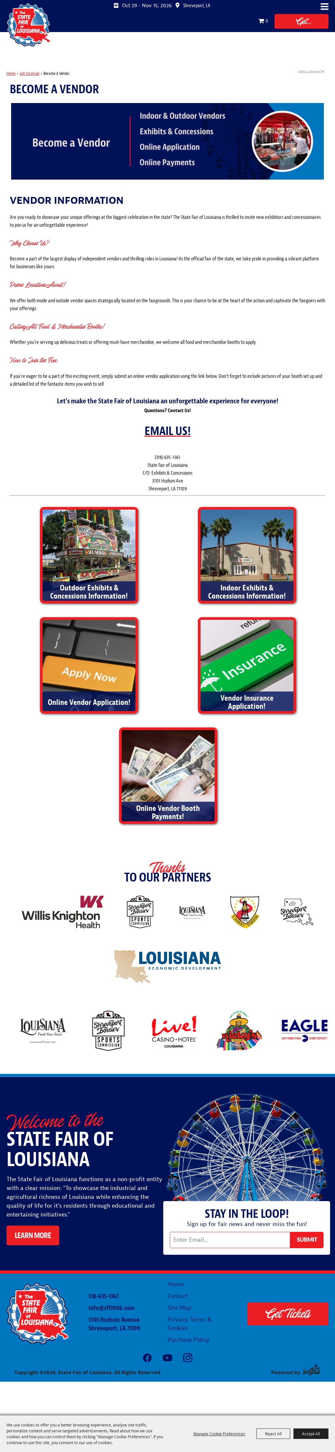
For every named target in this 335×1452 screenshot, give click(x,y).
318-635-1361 (103, 1296)
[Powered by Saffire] (311, 1369)
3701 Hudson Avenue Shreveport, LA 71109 (114, 1324)
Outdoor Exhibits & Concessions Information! (89, 592)
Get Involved (29, 73)
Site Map (180, 1308)
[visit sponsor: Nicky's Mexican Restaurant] (178, 1032)
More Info (88, 575)
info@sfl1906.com (111, 1308)
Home (11, 73)
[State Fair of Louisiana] (29, 25)
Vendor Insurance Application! (246, 702)
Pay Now (167, 795)
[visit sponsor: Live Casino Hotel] (113, 1032)
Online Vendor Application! (89, 702)
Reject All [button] (273, 1433)
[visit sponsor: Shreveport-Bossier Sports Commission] (47, 1032)
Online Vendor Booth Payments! (168, 812)
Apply (88, 685)
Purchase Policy (188, 1340)
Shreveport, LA (196, 5)
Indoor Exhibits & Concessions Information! (247, 592)
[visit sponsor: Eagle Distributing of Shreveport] (244, 1032)
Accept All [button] (311, 1433)
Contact (178, 1296)
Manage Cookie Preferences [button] (219, 1433)
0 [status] (267, 21)
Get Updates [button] (307, 1240)
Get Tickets (301, 22)
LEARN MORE (33, 1235)
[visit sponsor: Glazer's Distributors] (309, 1032)
